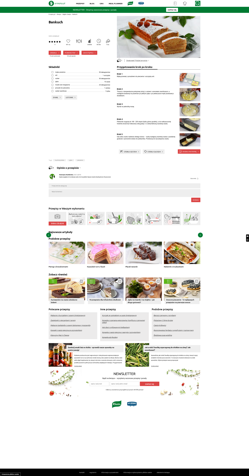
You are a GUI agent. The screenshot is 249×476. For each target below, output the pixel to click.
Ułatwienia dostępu (163, 472)
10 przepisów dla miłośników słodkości (105, 300)
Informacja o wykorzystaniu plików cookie (137, 472)
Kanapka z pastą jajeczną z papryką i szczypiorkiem (121, 332)
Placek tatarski (131, 267)
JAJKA (70, 160)
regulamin (92, 472)
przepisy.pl (56, 36)
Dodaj (196, 200)
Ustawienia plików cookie (10, 474)
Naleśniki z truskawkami (174, 267)
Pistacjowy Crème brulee (163, 320)
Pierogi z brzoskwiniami (58, 267)
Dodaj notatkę (190, 151)
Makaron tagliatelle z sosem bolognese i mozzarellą (70, 325)
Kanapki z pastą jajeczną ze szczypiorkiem (66, 330)
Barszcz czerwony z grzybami (165, 315)
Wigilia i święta (67, 14)
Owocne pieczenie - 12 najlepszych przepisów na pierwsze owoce (180, 301)
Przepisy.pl (52, 14)
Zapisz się (149, 384)
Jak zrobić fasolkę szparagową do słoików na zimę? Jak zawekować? (167, 348)
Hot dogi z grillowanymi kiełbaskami (116, 327)
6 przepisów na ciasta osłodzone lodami (64, 301)
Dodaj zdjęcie (57, 223)
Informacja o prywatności (109, 472)
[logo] (57, 3)
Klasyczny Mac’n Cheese (59, 335)
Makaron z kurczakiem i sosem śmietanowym (67, 315)
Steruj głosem (154, 152)
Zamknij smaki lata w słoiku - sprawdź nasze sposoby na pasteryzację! (91, 348)
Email (56, 97)
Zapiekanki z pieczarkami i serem (62, 320)
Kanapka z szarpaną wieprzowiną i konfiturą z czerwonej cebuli (123, 321)
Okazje (59, 14)
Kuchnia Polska (59, 160)
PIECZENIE (80, 160)
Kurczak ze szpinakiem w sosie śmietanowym (119, 315)
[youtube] (248, 236)
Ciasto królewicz (160, 325)
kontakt (82, 472)
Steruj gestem (130, 152)
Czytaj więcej (78, 366)
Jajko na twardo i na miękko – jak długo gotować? (141, 301)
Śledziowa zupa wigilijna (163, 335)
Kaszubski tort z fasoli (96, 267)
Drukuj (53, 53)
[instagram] (248, 240)
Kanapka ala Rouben (109, 337)
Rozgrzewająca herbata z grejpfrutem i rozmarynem (174, 330)
